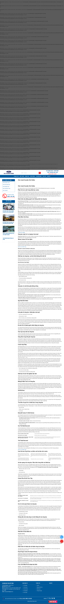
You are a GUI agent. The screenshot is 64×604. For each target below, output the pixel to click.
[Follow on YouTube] (54, 598)
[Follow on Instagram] (49, 598)
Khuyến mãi (39, 176)
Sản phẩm (32, 176)
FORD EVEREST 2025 (6, 182)
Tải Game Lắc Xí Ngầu (21, 232)
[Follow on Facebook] (47, 598)
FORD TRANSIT (5, 190)
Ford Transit (25, 592)
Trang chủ (16, 176)
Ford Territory (25, 588)
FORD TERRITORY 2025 (6, 188)
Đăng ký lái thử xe (39, 587)
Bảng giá (27, 176)
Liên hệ (48, 176)
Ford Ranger (25, 585)
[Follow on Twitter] (52, 598)
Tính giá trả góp (39, 590)
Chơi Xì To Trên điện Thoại (22, 246)
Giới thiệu (22, 176)
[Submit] (40, 173)
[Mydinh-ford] (8, 172)
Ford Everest (25, 587)
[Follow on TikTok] (51, 598)
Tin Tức (44, 176)
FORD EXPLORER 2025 (6, 184)
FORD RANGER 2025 (6, 186)
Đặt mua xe (38, 588)
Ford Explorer (25, 590)
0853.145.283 (53, 173)
